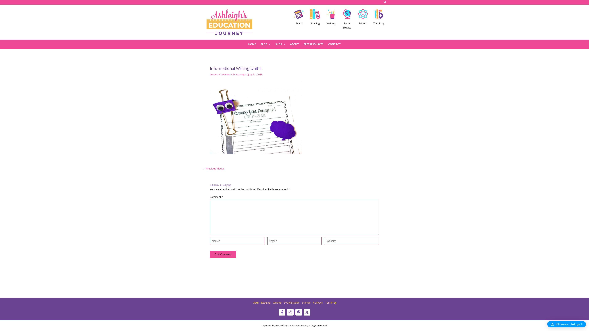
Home (252, 44)
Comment (216, 197)
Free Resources (313, 44)
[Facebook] (282, 312)
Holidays (318, 302)
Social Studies (292, 302)
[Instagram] (290, 312)
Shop (278, 44)
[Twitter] (307, 312)
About (294, 44)
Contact (334, 44)
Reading (265, 302)
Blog (264, 44)
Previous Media (213, 168)
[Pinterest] (298, 312)
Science (306, 302)
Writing (277, 302)
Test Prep (331, 302)
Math (255, 302)
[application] (268, 44)
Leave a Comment (220, 74)
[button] (566, 324)
